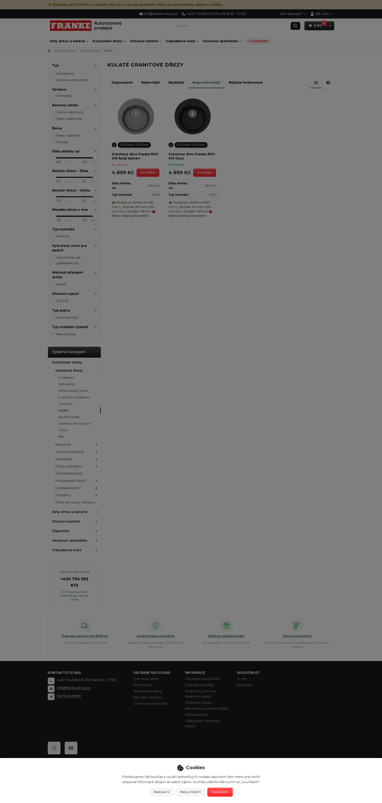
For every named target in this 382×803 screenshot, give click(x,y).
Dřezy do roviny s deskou (75, 502)
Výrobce (59, 89)
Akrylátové (67, 317)
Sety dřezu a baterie (67, 41)
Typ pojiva (61, 310)
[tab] (316, 82)
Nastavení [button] (162, 792)
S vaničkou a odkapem (74, 397)
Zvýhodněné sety (69, 473)
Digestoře (60, 531)
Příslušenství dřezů (70, 481)
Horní (63, 236)
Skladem (65, 73)
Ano (61, 284)
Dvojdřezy (65, 404)
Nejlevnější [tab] (150, 82)
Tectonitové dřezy (69, 452)
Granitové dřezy (90, 50)
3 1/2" (62, 301)
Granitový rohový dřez (151, 703)
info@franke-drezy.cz (74, 688)
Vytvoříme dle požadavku (69, 260)
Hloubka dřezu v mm (70, 210)
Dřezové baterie (144, 41)
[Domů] (86, 26)
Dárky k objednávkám (226, 636)
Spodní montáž (69, 417)
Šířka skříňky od (65, 151)
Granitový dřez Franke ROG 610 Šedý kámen (135, 156)
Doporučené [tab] (122, 82)
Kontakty (244, 685)
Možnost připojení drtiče (67, 275)
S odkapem (66, 377)
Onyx (62, 142)
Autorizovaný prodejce (156, 636)
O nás (242, 679)
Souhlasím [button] (219, 792)
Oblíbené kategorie (151, 673)
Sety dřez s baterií (147, 697)
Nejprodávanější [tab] (206, 82)
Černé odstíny (70, 112)
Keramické (63, 459)
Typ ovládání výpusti (70, 327)
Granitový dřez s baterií (74, 423)
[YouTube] (71, 748)
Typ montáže (63, 229)
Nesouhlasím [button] (190, 792)
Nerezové (63, 444)
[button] (329, 25)
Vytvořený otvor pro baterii (69, 248)
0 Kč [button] (319, 25)
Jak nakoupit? (291, 14)
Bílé (61, 437)
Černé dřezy (142, 685)
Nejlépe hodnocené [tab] (246, 82)
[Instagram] (54, 748)
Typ (55, 65)
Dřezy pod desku (69, 466)
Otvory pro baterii (297, 636)
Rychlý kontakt (69, 696)
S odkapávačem (68, 488)
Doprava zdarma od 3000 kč (85, 636)
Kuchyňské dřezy (108, 41)
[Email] (51, 688)
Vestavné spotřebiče (220, 41)
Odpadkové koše (180, 41)
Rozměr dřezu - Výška (71, 190)
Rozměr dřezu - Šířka (70, 171)
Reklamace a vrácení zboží (207, 708)
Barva (57, 128)
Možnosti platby (198, 702)
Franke (64, 96)
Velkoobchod (196, 715)
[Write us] (51, 696)
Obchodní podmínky (202, 679)
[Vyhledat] (295, 26)
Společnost (248, 673)
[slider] (54, 158)
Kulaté (63, 410)
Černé (62, 430)
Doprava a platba (199, 685)
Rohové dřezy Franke (73, 391)
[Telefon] (51, 681)
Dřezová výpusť (65, 294)
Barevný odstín (65, 105)
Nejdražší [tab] (176, 82)
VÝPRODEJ (260, 41)
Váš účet (322, 14)
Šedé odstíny (69, 119)
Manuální (66, 334)
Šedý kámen (68, 135)
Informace (195, 673)
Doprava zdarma (72, 80)
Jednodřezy (66, 384)
